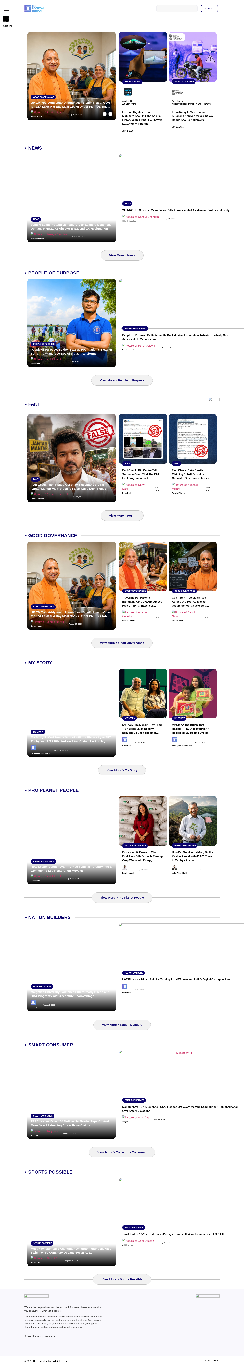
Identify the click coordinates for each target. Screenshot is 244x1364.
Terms (206, 1360)
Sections (7, 25)
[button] (105, 114)
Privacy (216, 1360)
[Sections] (6, 19)
